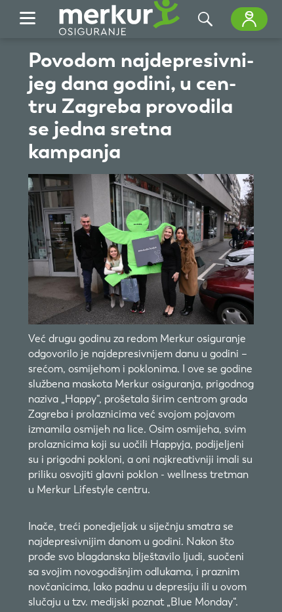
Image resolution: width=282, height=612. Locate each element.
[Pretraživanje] (205, 19)
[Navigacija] (27, 19)
